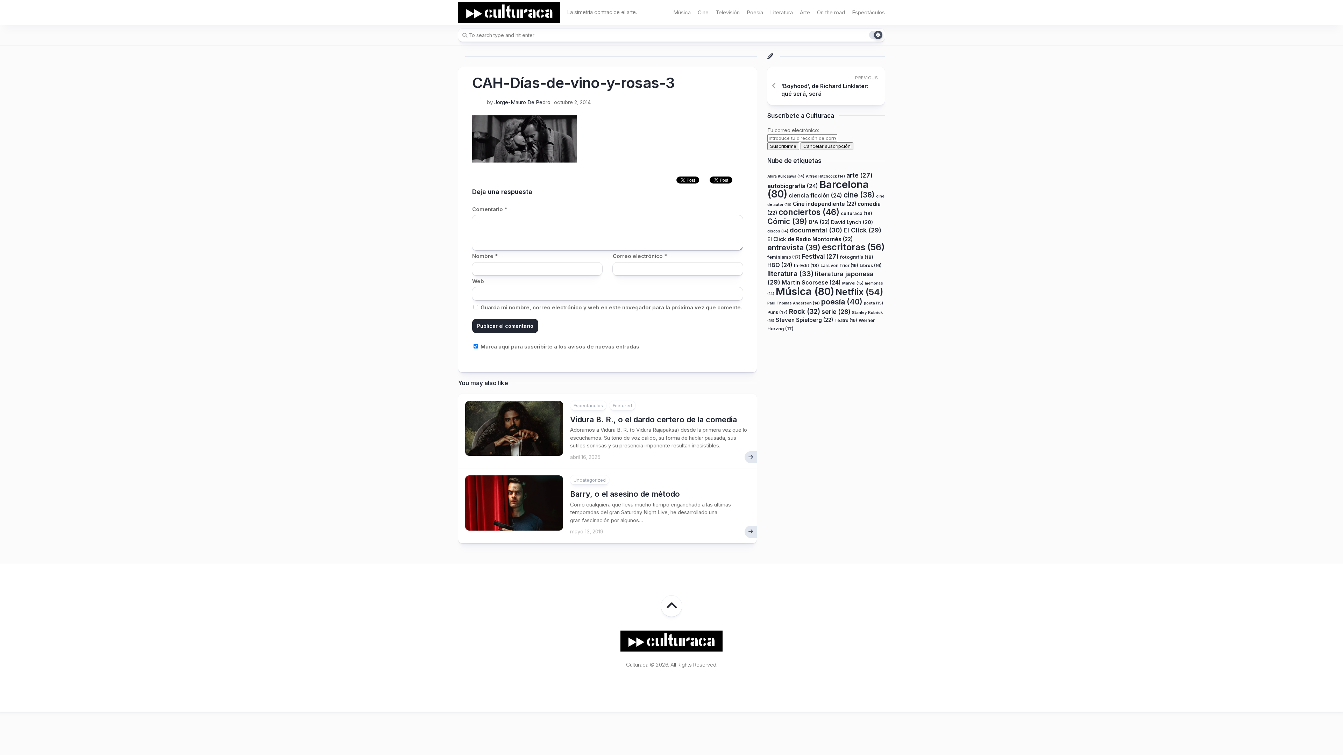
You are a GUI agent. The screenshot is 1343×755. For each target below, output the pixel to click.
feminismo (784, 257)
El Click (862, 230)
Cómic (787, 221)
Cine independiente (824, 204)
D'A (819, 222)
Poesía (755, 12)
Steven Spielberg (804, 320)
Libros (871, 265)
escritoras (853, 247)
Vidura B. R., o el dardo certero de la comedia (653, 419)
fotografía (856, 257)
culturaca (856, 213)
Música (682, 12)
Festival (820, 256)
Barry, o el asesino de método (625, 493)
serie (836, 311)
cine (859, 194)
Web (478, 281)
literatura (790, 273)
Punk (777, 312)
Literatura (781, 12)
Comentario (489, 209)
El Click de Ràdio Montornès (810, 239)
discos (777, 231)
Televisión (728, 12)
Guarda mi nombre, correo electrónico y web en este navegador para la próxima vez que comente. (611, 307)
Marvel (853, 283)
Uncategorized (590, 480)
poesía (841, 301)
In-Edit (806, 265)
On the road (831, 12)
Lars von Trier (839, 265)
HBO (780, 264)
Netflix (859, 292)
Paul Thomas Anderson (793, 303)
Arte (805, 12)
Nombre (485, 256)
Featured (622, 405)
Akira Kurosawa (785, 176)
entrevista (793, 247)
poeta (873, 303)
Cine (703, 12)
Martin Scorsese (811, 282)
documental (816, 230)
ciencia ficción (815, 195)
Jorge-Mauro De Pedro (522, 102)
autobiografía (792, 185)
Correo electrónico (640, 256)
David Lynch (852, 222)
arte (859, 175)
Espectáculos (868, 12)
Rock (804, 311)
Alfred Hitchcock (825, 176)
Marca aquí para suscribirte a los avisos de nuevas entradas (559, 346)
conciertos (809, 212)
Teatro (845, 320)
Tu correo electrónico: (793, 130)
